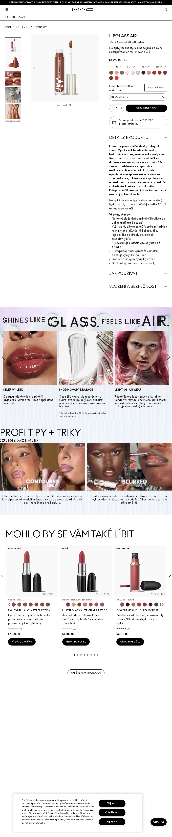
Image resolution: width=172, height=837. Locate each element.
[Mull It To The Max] (19, 604)
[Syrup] (96, 604)
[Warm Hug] (133, 604)
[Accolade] (122, 73)
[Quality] (111, 78)
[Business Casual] (79, 604)
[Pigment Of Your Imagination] (91, 604)
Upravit (112, 822)
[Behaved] (117, 73)
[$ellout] (85, 604)
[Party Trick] (73, 604)
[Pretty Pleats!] (127, 604)
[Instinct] (111, 73)
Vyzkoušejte (156, 88)
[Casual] (154, 73)
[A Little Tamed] (139, 604)
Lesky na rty (39, 27)
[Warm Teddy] (31, 604)
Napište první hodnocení (86, 673)
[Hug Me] (102, 604)
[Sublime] (143, 73)
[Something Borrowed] (145, 604)
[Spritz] (117, 78)
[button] (158, 822)
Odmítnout (112, 812)
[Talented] (160, 73)
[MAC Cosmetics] (82, 9)
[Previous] (10, 604)
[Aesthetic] (165, 73)
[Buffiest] (156, 604)
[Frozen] (127, 73)
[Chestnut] (150, 604)
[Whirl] (36, 604)
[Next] (53, 604)
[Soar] (42, 604)
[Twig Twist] (48, 604)
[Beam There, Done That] (68, 604)
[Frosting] (138, 73)
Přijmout (112, 803)
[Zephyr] (133, 73)
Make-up (19, 27)
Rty (28, 27)
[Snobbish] (149, 73)
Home (8, 27)
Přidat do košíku (146, 108)
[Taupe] (25, 604)
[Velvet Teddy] (13, 604)
